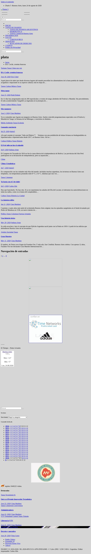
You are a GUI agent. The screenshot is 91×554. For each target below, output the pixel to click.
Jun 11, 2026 (5, 204)
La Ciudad (21, 196)
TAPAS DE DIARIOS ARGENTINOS (24, 29)
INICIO (8, 25)
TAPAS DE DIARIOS (13, 27)
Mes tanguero (6, 109)
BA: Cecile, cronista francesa (12, 72)
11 (25, 428)
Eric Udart (14, 77)
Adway (8, 545)
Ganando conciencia (8, 127)
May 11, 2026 (6, 241)
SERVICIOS (10, 41)
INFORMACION (11, 35)
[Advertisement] (45, 387)
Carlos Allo (13, 186)
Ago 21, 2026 (6, 525)
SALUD (8, 37)
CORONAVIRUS (16, 39)
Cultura (8, 86)
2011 (7, 456)
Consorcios (9, 506)
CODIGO (8, 45)
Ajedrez (4, 232)
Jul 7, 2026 (5, 168)
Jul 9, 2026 (5, 150)
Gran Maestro (6, 236)
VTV (3, 516)
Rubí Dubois (15, 95)
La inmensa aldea (7, 200)
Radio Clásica (10, 539)
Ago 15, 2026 (6, 95)
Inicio (7, 62)
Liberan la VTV (7, 521)
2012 (7, 454)
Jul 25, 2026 (5, 131)
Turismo (4, 68)
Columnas (9, 177)
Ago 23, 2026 (6, 504)
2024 (7, 430)
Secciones (4, 417)
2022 (7, 434)
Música (14, 86)
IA (15, 495)
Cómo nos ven (17, 68)
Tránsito (26, 516)
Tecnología (9, 495)
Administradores (7, 510)
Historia (19, 141)
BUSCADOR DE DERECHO (21, 43)
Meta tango (5, 91)
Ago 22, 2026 (6, 514)
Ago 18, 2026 (6, 77)
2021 (7, 436)
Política (9, 141)
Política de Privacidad (13, 47)
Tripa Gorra (15, 536)
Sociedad (10, 232)
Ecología (21, 123)
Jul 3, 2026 (5, 186)
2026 (7, 426)
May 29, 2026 (6, 223)
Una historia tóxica (8, 218)
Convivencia (18, 506)
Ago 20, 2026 (6, 536)
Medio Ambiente (7, 123)
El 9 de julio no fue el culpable (12, 145)
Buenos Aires (7, 352)
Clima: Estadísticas (8, 164)
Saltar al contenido (7, 2)
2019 (7, 440)
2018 (7, 442)
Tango (3, 86)
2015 (7, 448)
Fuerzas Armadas (25, 214)
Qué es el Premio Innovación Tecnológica (16, 499)
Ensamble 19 (9, 541)
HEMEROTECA (16, 31)
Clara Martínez (15, 113)
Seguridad (9, 516)
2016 (7, 446)
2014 (7, 450)
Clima (3, 159)
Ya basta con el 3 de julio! (10, 182)
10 (23, 428)
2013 (7, 452)
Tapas (9, 68)
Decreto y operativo (8, 531)
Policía (15, 527)
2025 (7, 428)
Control (15, 516)
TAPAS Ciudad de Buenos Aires (21, 33)
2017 (7, 444)
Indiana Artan (14, 150)
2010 (7, 458)
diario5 (12, 131)
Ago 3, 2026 (5, 113)
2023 (7, 432)
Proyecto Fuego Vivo (12, 543)
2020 (7, 438)
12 (27, 428)
